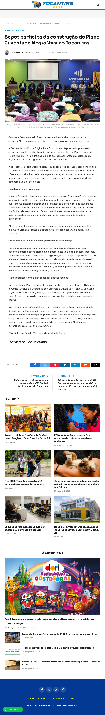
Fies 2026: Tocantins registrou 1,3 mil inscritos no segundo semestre (24, 483)
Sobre (30, 698)
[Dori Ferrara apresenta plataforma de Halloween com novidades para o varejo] (52, 587)
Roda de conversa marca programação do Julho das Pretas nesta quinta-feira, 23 (76, 530)
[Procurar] (97, 5)
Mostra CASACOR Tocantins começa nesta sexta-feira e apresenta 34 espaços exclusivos (61, 663)
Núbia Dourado (20, 52)
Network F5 (73, 705)
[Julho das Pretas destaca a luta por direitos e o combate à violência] (28, 509)
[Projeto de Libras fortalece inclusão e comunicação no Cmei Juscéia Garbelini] (28, 418)
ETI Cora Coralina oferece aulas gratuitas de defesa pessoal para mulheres (73, 438)
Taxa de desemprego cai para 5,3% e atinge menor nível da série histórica (58, 648)
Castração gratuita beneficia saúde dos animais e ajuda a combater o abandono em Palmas (77, 484)
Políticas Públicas (14, 30)
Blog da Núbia (56, 698)
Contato (72, 698)
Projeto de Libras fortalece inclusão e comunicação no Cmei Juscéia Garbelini (27, 437)
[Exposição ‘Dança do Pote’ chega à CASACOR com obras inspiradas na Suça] (12, 637)
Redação (11, 627)
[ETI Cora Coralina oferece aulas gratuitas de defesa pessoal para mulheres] (77, 418)
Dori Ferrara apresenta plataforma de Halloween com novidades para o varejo (50, 621)
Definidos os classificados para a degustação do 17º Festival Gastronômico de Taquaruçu (31, 383)
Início (7, 23)
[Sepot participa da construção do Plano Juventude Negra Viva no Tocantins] (52, 90)
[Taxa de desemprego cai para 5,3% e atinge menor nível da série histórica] (12, 651)
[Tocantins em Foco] (52, 5)
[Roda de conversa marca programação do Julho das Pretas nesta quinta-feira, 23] (77, 509)
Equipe (41, 698)
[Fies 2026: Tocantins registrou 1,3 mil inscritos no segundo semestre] (28, 463)
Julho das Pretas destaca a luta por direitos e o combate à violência (25, 528)
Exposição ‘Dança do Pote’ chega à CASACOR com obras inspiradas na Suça (59, 634)
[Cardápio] (8, 5)
